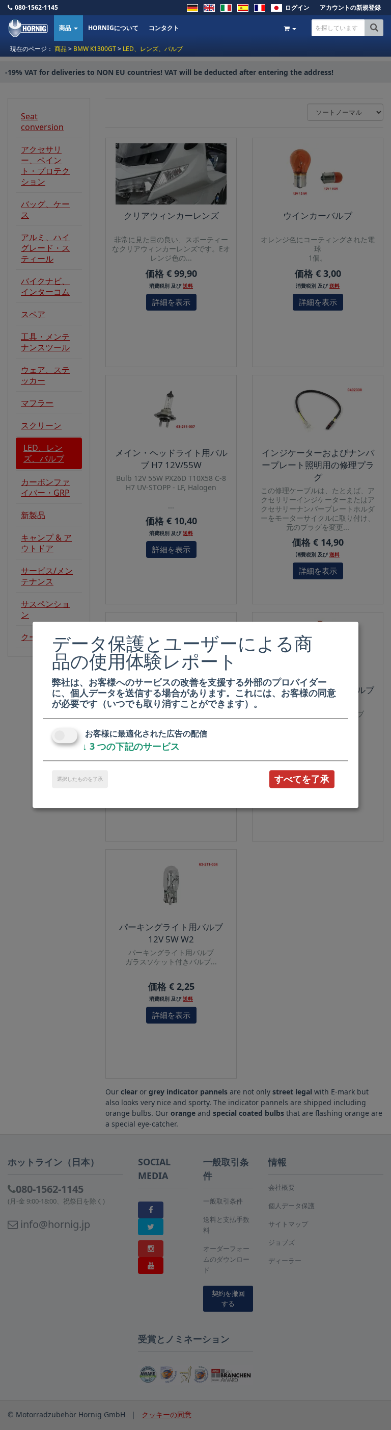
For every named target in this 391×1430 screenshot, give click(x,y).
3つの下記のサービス (131, 746)
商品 (66, 27)
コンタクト (164, 27)
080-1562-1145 (36, 7)
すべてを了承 (301, 779)
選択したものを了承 (80, 778)
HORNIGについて (113, 27)
